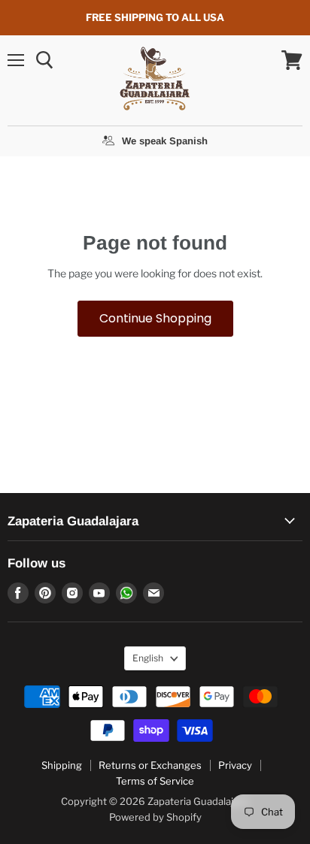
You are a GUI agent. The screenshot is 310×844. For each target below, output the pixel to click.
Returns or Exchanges (150, 765)
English (147, 658)
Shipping (61, 765)
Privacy (235, 765)
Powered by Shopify (155, 817)
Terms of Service (155, 781)
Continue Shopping (155, 318)
